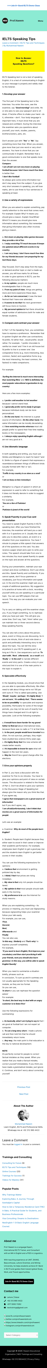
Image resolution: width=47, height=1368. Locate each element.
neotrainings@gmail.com (17, 1307)
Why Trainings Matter (12, 1195)
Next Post (23, 1094)
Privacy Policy (34, 1359)
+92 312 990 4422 (14, 1301)
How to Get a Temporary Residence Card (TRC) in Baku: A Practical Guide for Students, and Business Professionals (23, 1210)
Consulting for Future (11, 1163)
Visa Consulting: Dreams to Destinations (20, 1218)
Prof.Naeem (17, 20)
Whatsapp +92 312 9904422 (14, 1359)
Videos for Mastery (10, 1180)
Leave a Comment (10, 43)
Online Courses (9, 1171)
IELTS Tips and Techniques (32, 43)
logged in (18, 1144)
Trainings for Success (12, 1176)
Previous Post (23, 1087)
